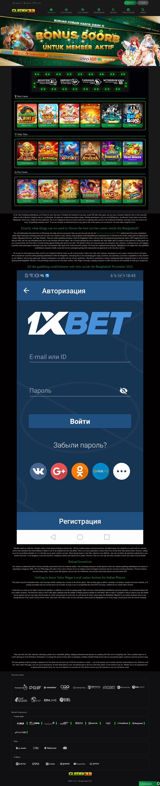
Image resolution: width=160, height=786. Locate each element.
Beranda (51, 12)
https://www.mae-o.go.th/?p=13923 (108, 233)
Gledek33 (75, 781)
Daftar (130, 3)
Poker (143, 12)
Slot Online (66, 12)
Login (143, 3)
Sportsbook (99, 12)
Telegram (28, 3)
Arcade (113, 12)
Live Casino (83, 12)
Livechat (38, 3)
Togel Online (128, 12)
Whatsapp (18, 3)
